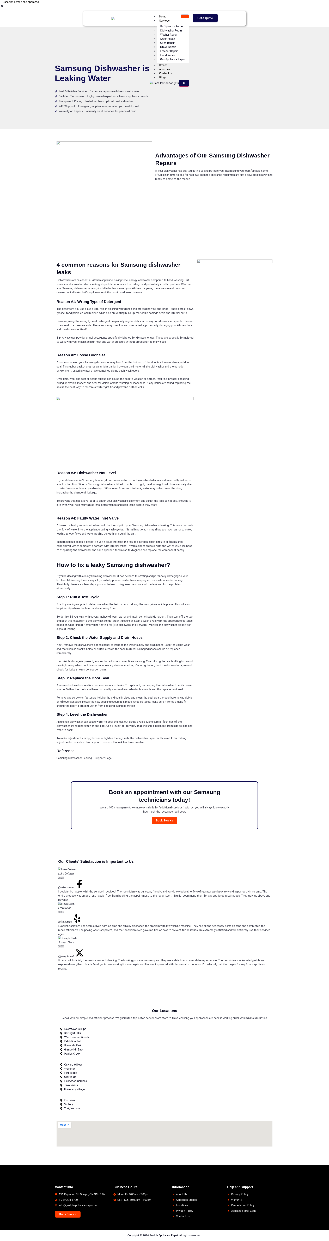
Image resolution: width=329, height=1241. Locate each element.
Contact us (166, 73)
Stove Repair (168, 47)
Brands (163, 65)
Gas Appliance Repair (172, 59)
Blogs (162, 77)
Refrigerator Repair (171, 26)
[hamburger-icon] (185, 16)
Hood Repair (167, 55)
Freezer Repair (169, 51)
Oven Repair (167, 43)
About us (164, 69)
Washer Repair (168, 34)
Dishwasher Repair (171, 30)
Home (162, 16)
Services (164, 20)
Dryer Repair (167, 38)
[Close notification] (2, 7)
